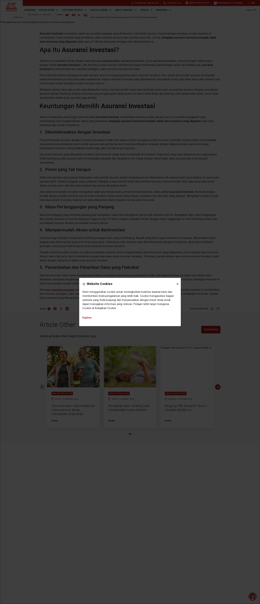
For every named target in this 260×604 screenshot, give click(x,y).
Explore (87, 317)
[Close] (177, 284)
